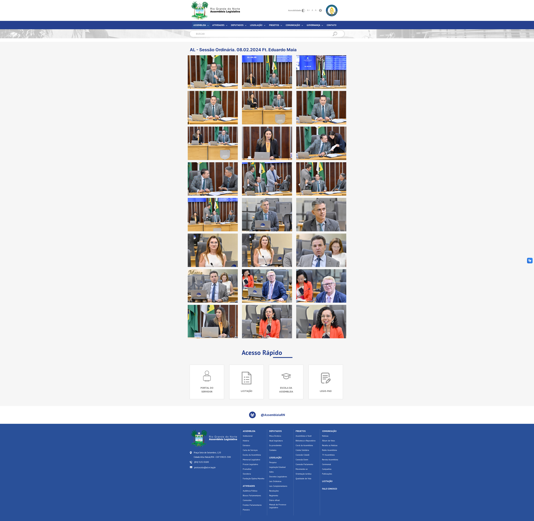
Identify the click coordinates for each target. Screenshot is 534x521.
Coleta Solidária (302, 450)
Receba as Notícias (330, 445)
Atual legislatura (276, 440)
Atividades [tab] (218, 25)
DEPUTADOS (275, 431)
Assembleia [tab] (199, 25)
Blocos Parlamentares (252, 495)
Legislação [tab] (256, 25)
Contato (331, 25)
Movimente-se (302, 469)
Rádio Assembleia (329, 450)
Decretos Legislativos (278, 476)
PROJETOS (301, 431)
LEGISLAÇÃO (275, 457)
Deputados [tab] (237, 25)
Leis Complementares (278, 486)
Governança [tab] (314, 25)
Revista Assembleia (330, 459)
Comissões (247, 500)
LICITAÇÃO (327, 481)
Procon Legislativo (250, 464)
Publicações (327, 474)
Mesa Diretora (275, 436)
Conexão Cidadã (302, 455)
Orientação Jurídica (303, 474)
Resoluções (274, 491)
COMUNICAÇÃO (329, 431)
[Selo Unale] (332, 10)
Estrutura (246, 445)
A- (316, 10)
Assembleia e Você (304, 436)
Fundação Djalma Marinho (253, 478)
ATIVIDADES (249, 486)
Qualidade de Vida (303, 478)
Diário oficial (274, 500)
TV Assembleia (328, 455)
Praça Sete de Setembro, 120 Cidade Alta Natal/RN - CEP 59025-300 (212, 454)
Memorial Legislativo (251, 459)
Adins (271, 472)
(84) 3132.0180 (201, 462)
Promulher (247, 469)
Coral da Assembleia (304, 445)
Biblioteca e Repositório (306, 440)
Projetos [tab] (274, 25)
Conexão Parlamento (304, 464)
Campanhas (327, 469)
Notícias (325, 436)
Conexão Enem (302, 459)
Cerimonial (326, 464)
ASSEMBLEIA (249, 431)
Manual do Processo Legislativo (277, 506)
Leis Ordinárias (275, 481)
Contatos (272, 450)
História (246, 440)
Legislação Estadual (277, 467)
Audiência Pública (250, 491)
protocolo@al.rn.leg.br (205, 467)
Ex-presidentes (275, 445)
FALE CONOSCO (329, 488)
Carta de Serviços (250, 450)
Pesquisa (272, 462)
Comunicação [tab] (293, 25)
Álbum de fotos (328, 440)
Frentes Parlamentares (252, 505)
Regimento (273, 495)
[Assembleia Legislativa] (214, 10)
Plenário (246, 509)
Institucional (248, 436)
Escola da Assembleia (252, 455)
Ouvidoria (247, 474)
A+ (308, 10)
